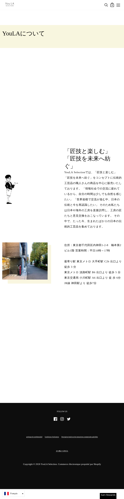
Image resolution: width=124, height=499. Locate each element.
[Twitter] (69, 420)
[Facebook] (55, 420)
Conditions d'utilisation (52, 437)
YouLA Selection (49, 464)
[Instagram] (62, 420)
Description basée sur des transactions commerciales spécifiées (79, 437)
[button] (13, 493)
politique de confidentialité (34, 437)
